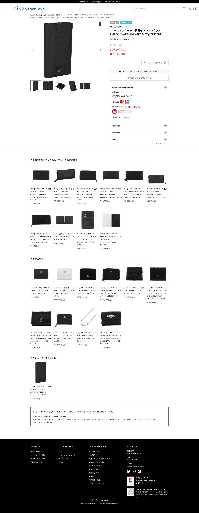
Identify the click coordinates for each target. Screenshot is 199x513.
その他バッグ (48, 422)
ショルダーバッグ (83, 419)
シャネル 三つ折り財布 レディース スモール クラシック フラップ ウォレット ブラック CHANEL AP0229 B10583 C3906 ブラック (157, 293)
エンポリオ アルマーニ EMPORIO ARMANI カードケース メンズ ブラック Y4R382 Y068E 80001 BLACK (87, 239)
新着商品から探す (37, 462)
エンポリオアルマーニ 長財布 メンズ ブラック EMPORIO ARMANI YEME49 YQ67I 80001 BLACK (87, 194)
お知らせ (62, 462)
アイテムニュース (65, 459)
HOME (32, 15)
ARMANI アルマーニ (50, 17)
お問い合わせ (94, 473)
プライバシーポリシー (97, 483)
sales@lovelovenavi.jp (135, 466)
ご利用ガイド (94, 455)
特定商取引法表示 (95, 480)
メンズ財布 (51, 15)
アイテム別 (39, 15)
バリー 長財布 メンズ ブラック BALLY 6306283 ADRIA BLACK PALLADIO (64, 236)
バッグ (135, 419)
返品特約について (162, 143)
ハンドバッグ (60, 419)
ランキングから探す (37, 459)
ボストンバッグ (150, 419)
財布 (45, 15)
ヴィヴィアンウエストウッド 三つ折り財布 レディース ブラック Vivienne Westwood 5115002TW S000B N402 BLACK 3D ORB (111, 338)
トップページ (37, 419)
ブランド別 (39, 17)
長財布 (58, 15)
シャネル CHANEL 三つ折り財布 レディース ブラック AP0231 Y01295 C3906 (134, 290)
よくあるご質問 (95, 451)
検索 (177, 9)
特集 (60, 451)
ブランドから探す (37, 451)
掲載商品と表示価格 (96, 462)
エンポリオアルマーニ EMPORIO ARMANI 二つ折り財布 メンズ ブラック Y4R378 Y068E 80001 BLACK (110, 239)
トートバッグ (71, 419)
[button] (100, 49)
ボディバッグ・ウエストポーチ (121, 419)
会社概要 (92, 476)
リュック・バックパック (99, 419)
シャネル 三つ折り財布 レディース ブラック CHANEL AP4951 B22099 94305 (40, 290)
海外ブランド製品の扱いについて (101, 459)
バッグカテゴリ (49, 419)
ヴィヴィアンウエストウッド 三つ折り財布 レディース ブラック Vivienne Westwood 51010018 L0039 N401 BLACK (41, 338)
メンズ (141, 419)
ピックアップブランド (67, 455)
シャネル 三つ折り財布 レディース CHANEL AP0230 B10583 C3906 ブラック (87, 290)
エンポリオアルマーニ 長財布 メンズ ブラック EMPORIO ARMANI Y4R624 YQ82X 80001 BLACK (40, 194)
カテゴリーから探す (37, 455)
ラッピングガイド (95, 466)
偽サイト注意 (94, 469)
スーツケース (37, 422)
